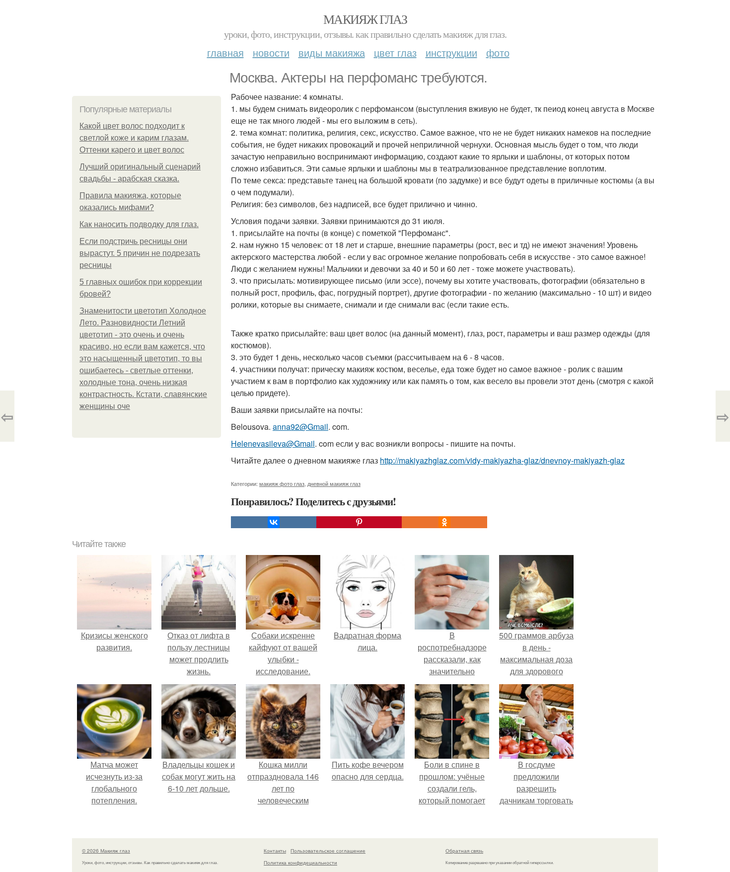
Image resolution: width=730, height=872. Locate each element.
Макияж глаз (365, 18)
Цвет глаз (395, 52)
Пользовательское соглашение (328, 850)
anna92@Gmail (300, 426)
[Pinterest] (359, 522)
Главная (225, 52)
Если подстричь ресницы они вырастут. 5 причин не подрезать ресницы (139, 253)
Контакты (275, 850)
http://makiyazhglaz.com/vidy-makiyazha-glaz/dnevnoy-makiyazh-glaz (502, 460)
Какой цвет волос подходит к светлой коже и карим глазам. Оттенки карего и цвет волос (134, 138)
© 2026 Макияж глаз (106, 850)
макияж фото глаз (281, 483)
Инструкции (451, 52)
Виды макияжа (331, 52)
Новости (271, 52)
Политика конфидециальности (300, 862)
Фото (498, 52)
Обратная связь (464, 850)
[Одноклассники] (444, 522)
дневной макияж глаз (334, 483)
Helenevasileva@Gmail (273, 443)
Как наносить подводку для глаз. (139, 224)
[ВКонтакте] (273, 522)
